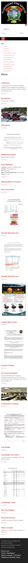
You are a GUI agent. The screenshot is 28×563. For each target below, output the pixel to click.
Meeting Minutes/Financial (9, 52)
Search (21, 33)
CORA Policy (6, 46)
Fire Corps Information (8, 61)
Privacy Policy (5, 551)
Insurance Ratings (7, 59)
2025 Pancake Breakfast (9, 55)
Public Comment (7, 71)
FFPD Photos (6, 50)
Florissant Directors (8, 68)
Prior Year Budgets (7, 66)
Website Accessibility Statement (11, 555)
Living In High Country (8, 57)
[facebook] (26, 25)
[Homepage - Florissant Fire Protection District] (14, 13)
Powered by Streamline (8, 557)
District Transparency (8, 553)
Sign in (18, 557)
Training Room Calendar (9, 64)
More (2, 43)
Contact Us (6, 29)
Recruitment (6, 48)
